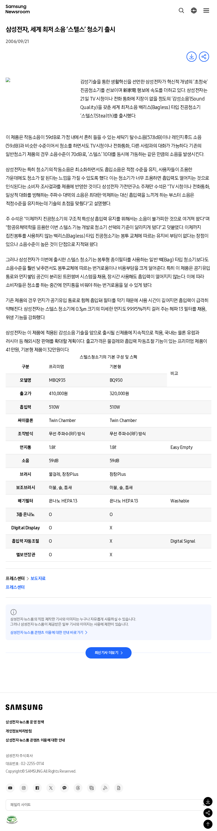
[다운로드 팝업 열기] (207, 801)
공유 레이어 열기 (204, 57)
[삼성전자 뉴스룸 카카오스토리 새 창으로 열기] (64, 787)
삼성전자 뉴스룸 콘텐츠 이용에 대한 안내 (35, 740)
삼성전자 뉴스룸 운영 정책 (25, 722)
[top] (207, 824)
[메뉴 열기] (206, 10)
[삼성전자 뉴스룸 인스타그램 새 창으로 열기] (23, 787)
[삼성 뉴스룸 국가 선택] (194, 10)
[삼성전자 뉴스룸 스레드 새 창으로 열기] (78, 787)
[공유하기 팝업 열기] (207, 812)
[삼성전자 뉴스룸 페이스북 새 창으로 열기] (37, 787)
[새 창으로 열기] (12, 819)
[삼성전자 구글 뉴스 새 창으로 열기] (118, 787)
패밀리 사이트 (20, 804)
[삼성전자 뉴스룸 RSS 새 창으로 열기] (105, 787)
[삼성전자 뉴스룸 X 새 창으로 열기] (50, 787)
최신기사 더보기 (106, 652)
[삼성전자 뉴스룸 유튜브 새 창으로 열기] (10, 787)
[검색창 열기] (181, 10)
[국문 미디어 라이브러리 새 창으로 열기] (91, 787)
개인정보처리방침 (19, 731)
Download (191, 57)
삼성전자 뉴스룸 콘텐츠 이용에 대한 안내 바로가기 (46, 632)
